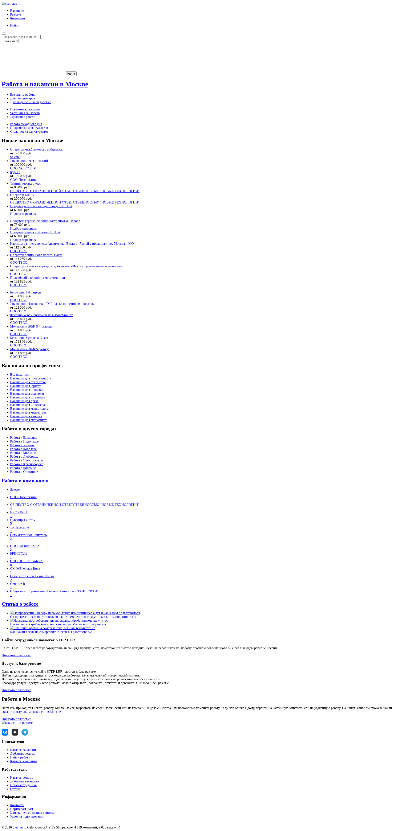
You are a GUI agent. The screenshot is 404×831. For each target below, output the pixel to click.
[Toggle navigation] (19, 4)
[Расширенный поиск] (33, 73)
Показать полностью (16, 655)
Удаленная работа (22, 117)
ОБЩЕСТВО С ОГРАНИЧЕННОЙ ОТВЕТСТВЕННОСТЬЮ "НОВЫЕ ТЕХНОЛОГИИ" (75, 191)
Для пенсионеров (22, 98)
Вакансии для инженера (27, 405)
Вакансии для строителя (27, 397)
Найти (71, 73)
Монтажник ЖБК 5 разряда (29, 349)
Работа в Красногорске (26, 464)
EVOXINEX (19, 512)
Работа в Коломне (23, 468)
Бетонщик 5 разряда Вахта (29, 338)
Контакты (17, 805)
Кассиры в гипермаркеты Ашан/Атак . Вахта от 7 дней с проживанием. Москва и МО (72, 243)
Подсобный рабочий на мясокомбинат (37, 277)
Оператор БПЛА (22, 195)
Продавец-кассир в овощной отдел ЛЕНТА (41, 206)
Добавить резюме (22, 753)
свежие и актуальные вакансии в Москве (31, 711)
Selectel (15, 157)
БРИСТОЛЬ (18, 553)
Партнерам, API (21, 809)
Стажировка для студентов (29, 131)
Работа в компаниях (25, 480)
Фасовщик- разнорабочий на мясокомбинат (41, 315)
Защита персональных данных (32, 812)
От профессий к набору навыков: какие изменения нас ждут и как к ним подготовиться (73, 616)
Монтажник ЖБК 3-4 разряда (31, 326)
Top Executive (19, 527)
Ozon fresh (17, 583)
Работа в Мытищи (23, 452)
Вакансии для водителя (27, 393)
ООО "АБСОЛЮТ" (24, 168)
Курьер (15, 172)
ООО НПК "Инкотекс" (26, 561)
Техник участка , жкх (25, 183)
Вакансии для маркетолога (29, 408)
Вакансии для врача (24, 401)
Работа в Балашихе (23, 437)
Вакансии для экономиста (28, 420)
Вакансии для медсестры (28, 412)
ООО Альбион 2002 (24, 546)
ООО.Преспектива (23, 179)
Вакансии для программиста (30, 378)
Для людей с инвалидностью (30, 102)
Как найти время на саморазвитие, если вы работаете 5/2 (51, 632)
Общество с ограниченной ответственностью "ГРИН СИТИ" (54, 591)
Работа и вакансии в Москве (45, 84)
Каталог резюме (21, 777)
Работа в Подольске (24, 441)
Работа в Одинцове (24, 471)
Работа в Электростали (26, 460)
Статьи (15, 789)
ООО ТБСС (18, 251)
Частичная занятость (25, 113)
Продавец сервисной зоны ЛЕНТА (35, 232)
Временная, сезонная (25, 109)
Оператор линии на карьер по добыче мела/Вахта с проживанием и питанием (66, 266)
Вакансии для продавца (27, 389)
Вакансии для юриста (25, 386)
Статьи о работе (20, 604)
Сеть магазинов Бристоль (28, 535)
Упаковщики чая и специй (29, 161)
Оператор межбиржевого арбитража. (36, 149)
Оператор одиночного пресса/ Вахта (36, 255)
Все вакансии (20, 374)
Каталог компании (23, 761)
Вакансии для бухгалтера (28, 382)
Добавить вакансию (24, 781)
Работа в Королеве (23, 449)
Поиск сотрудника (23, 785)
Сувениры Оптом (23, 520)
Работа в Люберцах (24, 456)
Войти (14, 25)
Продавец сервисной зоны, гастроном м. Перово (45, 221)
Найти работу (20, 757)
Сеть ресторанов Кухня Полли (32, 576)
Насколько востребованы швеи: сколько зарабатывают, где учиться (58, 624)
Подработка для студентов (29, 127)
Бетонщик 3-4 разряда (25, 292)
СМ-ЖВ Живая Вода (25, 568)
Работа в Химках (22, 445)
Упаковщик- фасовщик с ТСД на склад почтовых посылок (52, 303)
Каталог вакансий (23, 750)
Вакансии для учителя (26, 416)
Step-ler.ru (19, 827)
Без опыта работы (23, 94)
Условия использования (27, 816)
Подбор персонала (23, 213)
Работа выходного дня (26, 124)
